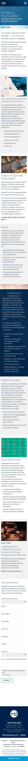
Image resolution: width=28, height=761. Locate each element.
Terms (14, 746)
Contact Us (13, 758)
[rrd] (3, 3)
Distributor (5, 740)
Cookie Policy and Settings (17, 740)
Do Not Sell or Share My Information (13, 744)
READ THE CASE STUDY (11, 571)
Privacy (13, 742)
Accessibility (21, 746)
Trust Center (7, 746)
